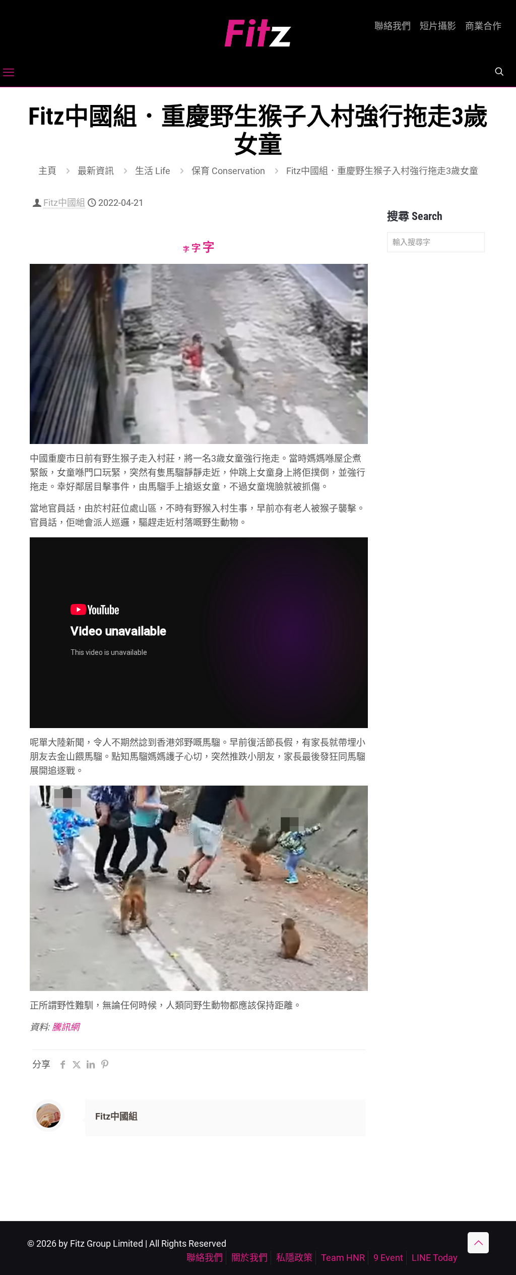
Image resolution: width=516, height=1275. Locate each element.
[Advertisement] (436, 418)
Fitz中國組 (64, 202)
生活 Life (152, 170)
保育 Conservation (228, 170)
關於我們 (249, 1257)
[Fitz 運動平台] (258, 29)
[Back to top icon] (478, 1242)
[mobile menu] (8, 72)
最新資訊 (96, 170)
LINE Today (435, 1257)
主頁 (47, 170)
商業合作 (483, 26)
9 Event (388, 1257)
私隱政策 (294, 1257)
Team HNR (343, 1257)
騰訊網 (65, 1027)
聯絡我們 (392, 26)
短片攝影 (438, 26)
